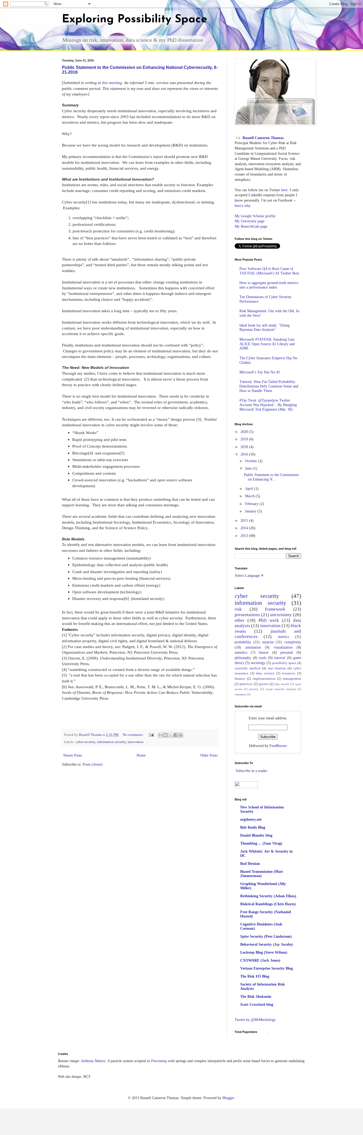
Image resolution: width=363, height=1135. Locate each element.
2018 (244, 447)
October (251, 461)
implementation (264, 679)
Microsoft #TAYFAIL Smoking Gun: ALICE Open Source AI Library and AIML (267, 343)
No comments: (133, 735)
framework (275, 609)
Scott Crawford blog (256, 1005)
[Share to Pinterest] (180, 735)
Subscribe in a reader (251, 771)
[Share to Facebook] (175, 735)
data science (265, 673)
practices (246, 684)
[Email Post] (151, 735)
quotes (263, 684)
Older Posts (208, 755)
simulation (253, 647)
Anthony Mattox (93, 1061)
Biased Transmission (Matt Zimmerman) (261, 874)
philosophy (243, 658)
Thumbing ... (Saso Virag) (261, 843)
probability (243, 642)
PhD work (269, 620)
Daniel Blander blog (256, 835)
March (250, 496)
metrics (283, 637)
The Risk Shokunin (255, 997)
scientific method (247, 668)
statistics (241, 652)
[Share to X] (170, 735)
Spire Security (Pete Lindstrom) (266, 936)
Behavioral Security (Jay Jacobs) (266, 944)
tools (262, 658)
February (252, 504)
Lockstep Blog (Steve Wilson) (263, 952)
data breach (282, 684)
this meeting (112, 82)
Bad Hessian (250, 864)
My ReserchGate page (251, 226)
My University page (249, 221)
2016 (244, 454)
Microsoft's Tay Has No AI (259, 372)
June (249, 468)
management (292, 679)
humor (264, 652)
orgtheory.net (251, 819)
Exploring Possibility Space (134, 19)
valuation (240, 694)
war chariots (277, 668)
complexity (292, 642)
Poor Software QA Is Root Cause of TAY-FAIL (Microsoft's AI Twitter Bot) (269, 271)
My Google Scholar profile (255, 216)
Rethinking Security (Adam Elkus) (268, 896)
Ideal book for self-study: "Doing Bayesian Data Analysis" (264, 327)
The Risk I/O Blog (254, 976)
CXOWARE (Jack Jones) (260, 960)
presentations (247, 614)
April (249, 489)
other (239, 620)
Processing (159, 1061)
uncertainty (281, 614)
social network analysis (281, 689)
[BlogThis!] (165, 735)
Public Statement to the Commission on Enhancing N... (271, 477)
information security (111, 742)
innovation (135, 742)
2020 (244, 432)
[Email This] (160, 735)
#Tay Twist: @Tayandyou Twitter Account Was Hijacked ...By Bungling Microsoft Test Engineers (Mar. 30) (268, 404)
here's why (242, 206)
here (284, 190)
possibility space (284, 663)
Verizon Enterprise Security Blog (266, 968)
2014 (244, 528)
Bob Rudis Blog (252, 827)
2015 (244, 521)
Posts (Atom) (93, 764)
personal (286, 652)
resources (288, 673)
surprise (268, 642)
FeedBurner (278, 746)
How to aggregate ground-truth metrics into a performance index (268, 285)
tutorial (279, 658)
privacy (254, 689)
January (251, 511)
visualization (283, 647)
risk (238, 609)
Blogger (228, 1098)
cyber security (85, 742)
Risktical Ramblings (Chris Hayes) (268, 904)
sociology (258, 663)
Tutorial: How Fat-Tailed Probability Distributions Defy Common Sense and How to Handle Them (268, 386)
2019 (244, 439)
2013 (244, 536)
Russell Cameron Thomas (263, 138)
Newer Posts (72, 755)
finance (240, 679)
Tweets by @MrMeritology (255, 1020)
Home (141, 755)
